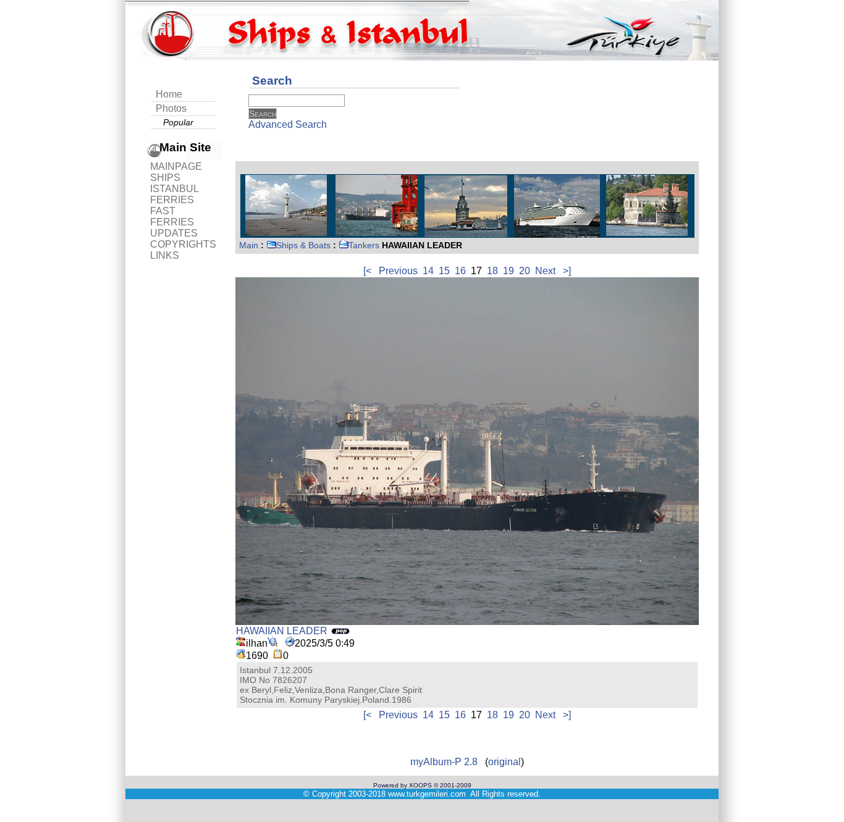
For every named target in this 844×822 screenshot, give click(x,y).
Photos (171, 108)
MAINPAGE (176, 166)
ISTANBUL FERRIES (174, 194)
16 (460, 271)
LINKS (164, 255)
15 (444, 271)
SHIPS (165, 177)
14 (428, 271)
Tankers (363, 245)
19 (508, 271)
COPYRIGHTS (183, 244)
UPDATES (174, 233)
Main (248, 245)
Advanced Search (287, 124)
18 (492, 271)
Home (169, 94)
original (504, 762)
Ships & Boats (303, 245)
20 (524, 271)
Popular (178, 122)
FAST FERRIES (172, 216)
